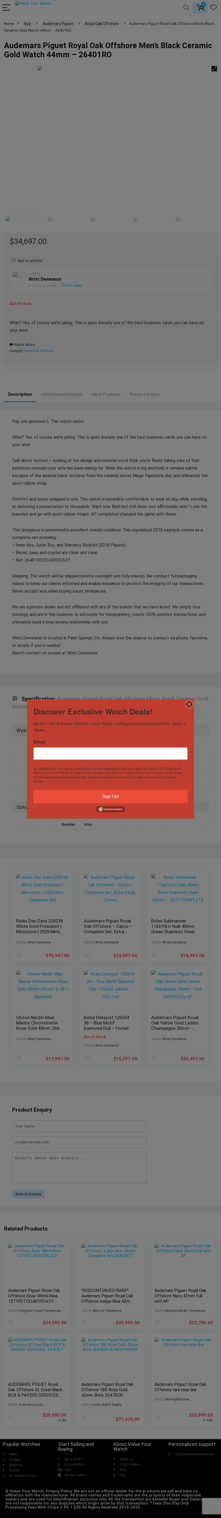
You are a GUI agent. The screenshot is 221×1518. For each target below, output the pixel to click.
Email (39, 742)
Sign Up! (110, 796)
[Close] (189, 704)
